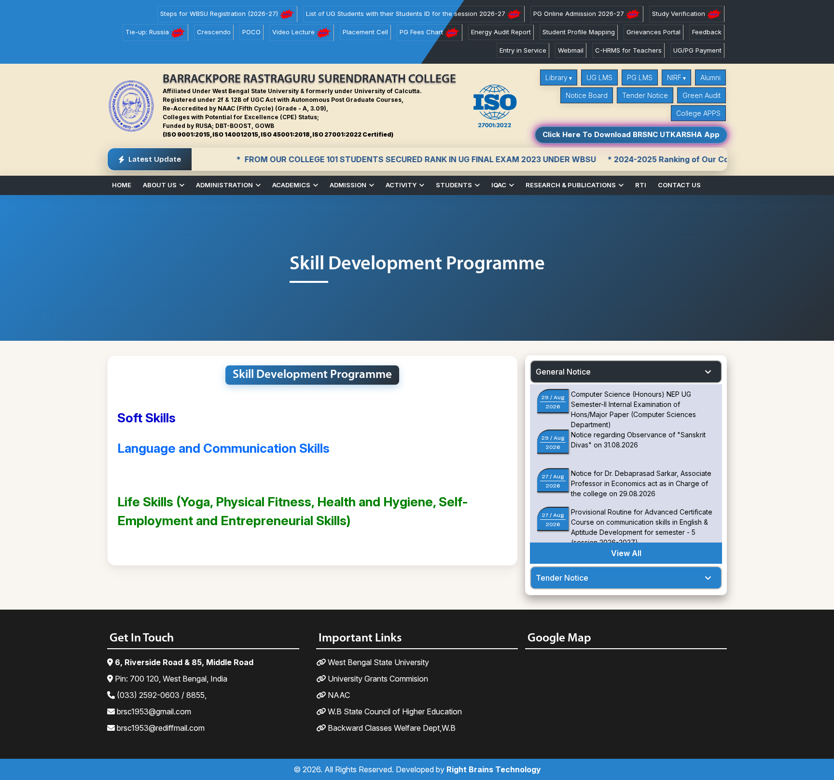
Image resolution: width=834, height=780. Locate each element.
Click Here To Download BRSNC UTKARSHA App (631, 134)
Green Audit (701, 95)
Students (454, 185)
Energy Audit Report (501, 32)
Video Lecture (294, 32)
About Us (160, 185)
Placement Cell (365, 32)
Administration (224, 185)
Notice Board (587, 95)
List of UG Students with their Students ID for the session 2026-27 (406, 13)
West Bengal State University (377, 662)
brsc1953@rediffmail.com (160, 728)
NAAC (338, 695)
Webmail (571, 50)
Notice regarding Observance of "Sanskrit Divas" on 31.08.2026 (638, 440)
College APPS (698, 113)
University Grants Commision (377, 678)
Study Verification (679, 13)
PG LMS (640, 77)
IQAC (498, 185)
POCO (251, 32)
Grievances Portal (653, 32)
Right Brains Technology (493, 769)
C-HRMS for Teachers (628, 50)
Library (556, 77)
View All (626, 553)
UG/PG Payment (697, 50)
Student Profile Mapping (578, 32)
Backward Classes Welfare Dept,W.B (391, 728)
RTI (640, 185)
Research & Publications (571, 185)
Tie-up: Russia (148, 32)
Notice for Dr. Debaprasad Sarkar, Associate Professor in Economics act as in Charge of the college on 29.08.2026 (641, 483)
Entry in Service (523, 50)
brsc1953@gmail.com (153, 711)
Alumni (710, 77)
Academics (291, 185)
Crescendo (214, 32)
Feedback (707, 32)
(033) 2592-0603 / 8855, (161, 695)
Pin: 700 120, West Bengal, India (170, 678)
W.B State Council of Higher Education (394, 711)
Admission (348, 185)
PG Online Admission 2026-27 (579, 13)
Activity (401, 185)
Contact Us (679, 185)
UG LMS (599, 77)
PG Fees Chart (422, 32)
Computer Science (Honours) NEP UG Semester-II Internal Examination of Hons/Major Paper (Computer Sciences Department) (633, 409)
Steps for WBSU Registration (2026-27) (220, 13)
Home (121, 185)
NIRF (674, 77)
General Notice (563, 371)
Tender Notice (645, 95)
